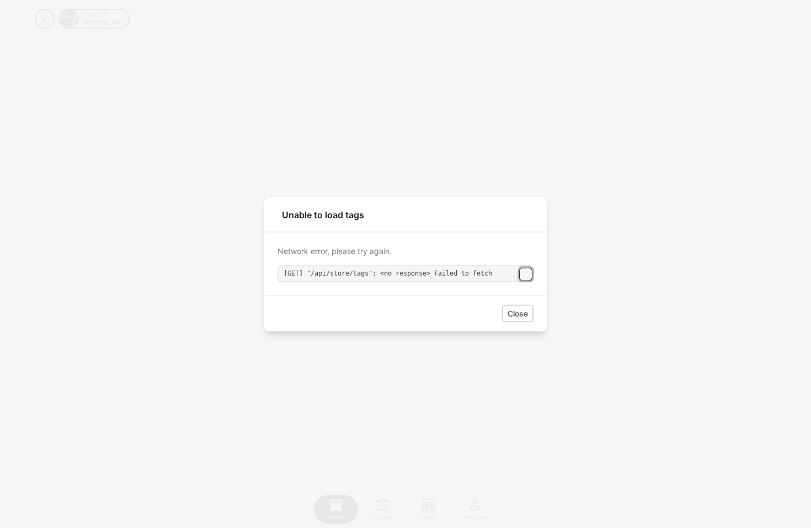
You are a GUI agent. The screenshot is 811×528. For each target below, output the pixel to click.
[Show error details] (525, 274)
